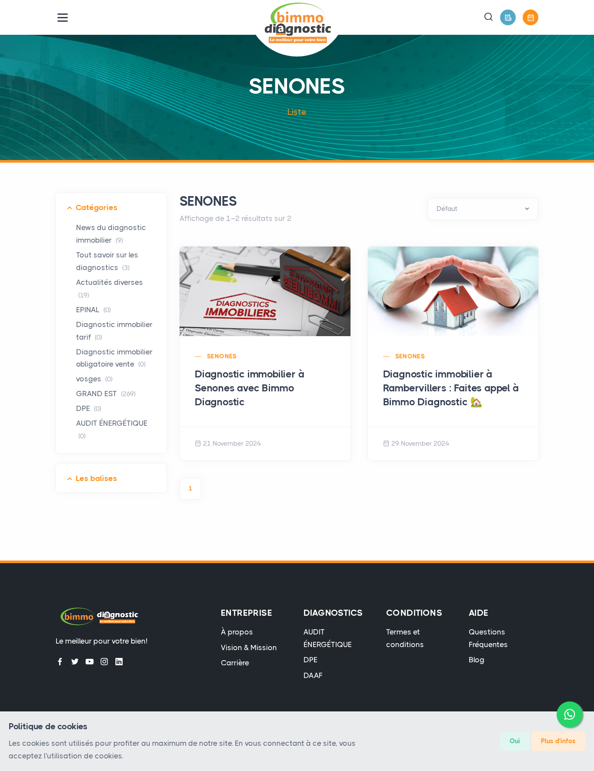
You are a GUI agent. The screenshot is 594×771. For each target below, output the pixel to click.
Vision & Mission (249, 647)
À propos (237, 631)
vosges (94, 378)
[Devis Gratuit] (508, 17)
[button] (488, 17)
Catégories (96, 207)
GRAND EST (106, 393)
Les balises (96, 478)
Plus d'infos (558, 741)
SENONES (222, 356)
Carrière (235, 662)
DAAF (313, 675)
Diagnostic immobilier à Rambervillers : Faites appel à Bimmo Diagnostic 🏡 (451, 388)
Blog (476, 659)
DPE (88, 408)
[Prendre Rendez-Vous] (530, 17)
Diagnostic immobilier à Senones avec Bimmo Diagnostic (249, 388)
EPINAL (93, 309)
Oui (515, 741)
